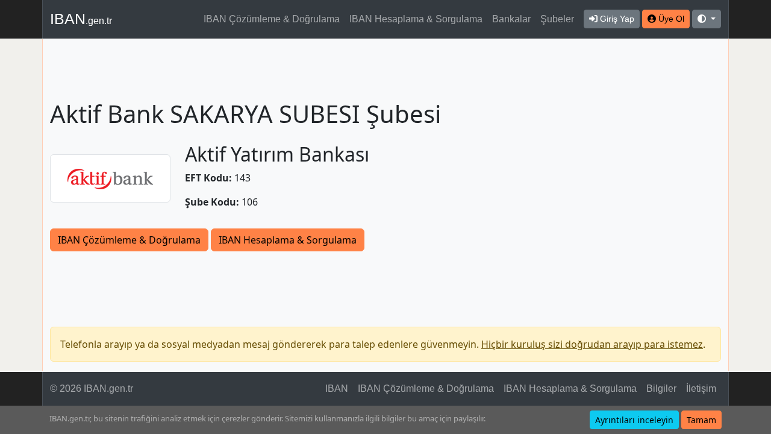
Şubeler (557, 19)
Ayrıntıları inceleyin (634, 420)
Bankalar (511, 19)
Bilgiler (661, 388)
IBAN (81, 18)
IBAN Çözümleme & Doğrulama (272, 19)
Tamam (701, 420)
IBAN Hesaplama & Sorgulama (415, 19)
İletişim (701, 388)
